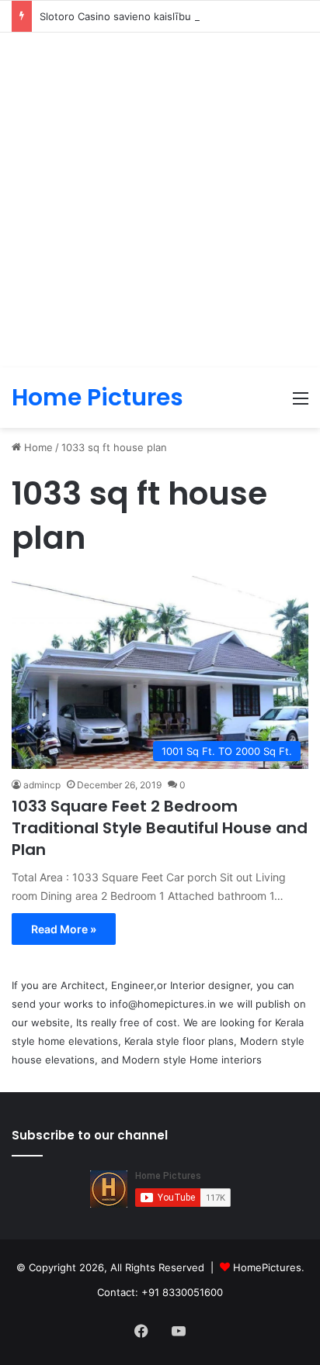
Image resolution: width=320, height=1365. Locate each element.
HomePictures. (268, 1267)
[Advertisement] (160, 200)
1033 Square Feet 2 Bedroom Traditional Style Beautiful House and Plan (160, 827)
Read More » (63, 929)
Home (37, 447)
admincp (42, 785)
